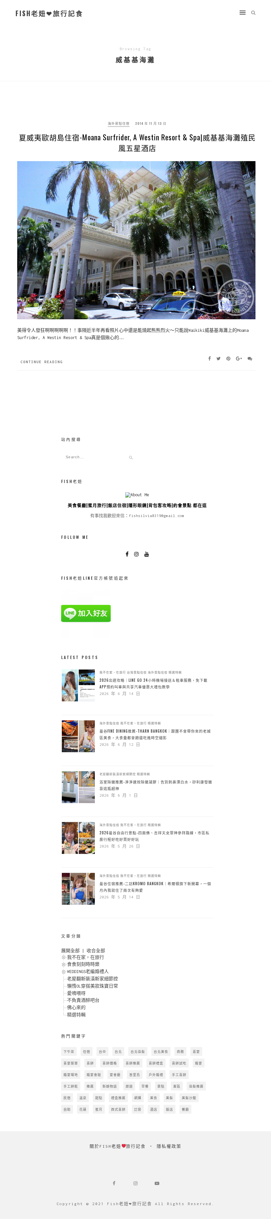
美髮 (169, 1097)
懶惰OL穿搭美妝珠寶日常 (92, 986)
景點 (161, 1086)
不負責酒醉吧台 (83, 1000)
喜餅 (90, 1063)
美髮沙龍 (189, 1097)
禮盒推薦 (118, 1097)
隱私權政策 (169, 1146)
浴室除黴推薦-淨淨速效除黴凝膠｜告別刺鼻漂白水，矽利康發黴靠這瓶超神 (155, 785)
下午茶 (68, 1051)
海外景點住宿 (119, 123)
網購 (137, 1097)
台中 (102, 1051)
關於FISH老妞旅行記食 (118, 1146)
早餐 (145, 1086)
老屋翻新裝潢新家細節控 (117, 774)
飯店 (169, 1109)
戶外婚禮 (156, 1074)
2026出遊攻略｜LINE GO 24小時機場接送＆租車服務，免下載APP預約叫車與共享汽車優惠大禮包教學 (153, 683)
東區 (176, 1086)
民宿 (67, 1097)
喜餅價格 (109, 1063)
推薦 (90, 1086)
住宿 (86, 1051)
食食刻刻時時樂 (83, 964)
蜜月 (98, 1109)
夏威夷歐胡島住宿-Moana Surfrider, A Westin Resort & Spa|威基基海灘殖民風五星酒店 (137, 142)
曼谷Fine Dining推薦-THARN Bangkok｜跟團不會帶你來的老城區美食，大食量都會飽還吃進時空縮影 (155, 734)
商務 (180, 1051)
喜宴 (196, 1051)
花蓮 (83, 1109)
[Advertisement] (99, 482)
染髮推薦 (196, 1086)
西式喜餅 (118, 1109)
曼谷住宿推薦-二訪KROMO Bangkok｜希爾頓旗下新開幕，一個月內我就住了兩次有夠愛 (155, 887)
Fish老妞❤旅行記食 (49, 13)
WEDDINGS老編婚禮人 (88, 971)
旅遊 (129, 1086)
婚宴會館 (94, 1074)
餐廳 (185, 1109)
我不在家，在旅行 (112, 672)
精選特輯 (175, 672)
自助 (67, 1109)
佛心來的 (76, 1007)
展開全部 (70, 950)
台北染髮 (138, 1051)
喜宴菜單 (70, 1063)
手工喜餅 (179, 1074)
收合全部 (96, 950)
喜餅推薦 (133, 1063)
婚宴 (198, 1063)
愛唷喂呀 (76, 993)
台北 (118, 1051)
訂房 (137, 1109)
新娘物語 (109, 1086)
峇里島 (134, 1074)
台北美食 (161, 1051)
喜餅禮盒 (156, 1063)
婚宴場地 (70, 1074)
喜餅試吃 (179, 1063)
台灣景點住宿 (137, 672)
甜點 (98, 1097)
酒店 (153, 1109)
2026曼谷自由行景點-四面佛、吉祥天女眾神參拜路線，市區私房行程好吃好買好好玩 (154, 836)
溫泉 (83, 1097)
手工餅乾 (70, 1086)
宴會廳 (115, 1074)
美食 (153, 1097)
